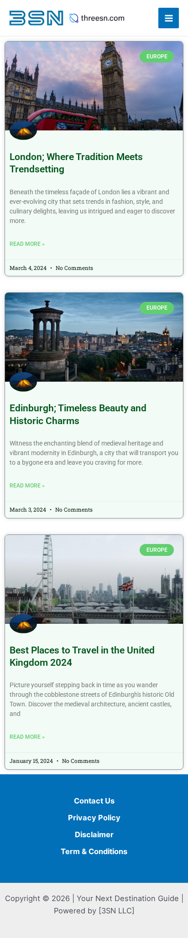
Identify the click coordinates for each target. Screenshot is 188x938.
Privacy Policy (94, 817)
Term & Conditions (94, 851)
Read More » (27, 244)
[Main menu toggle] (168, 18)
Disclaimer (94, 834)
